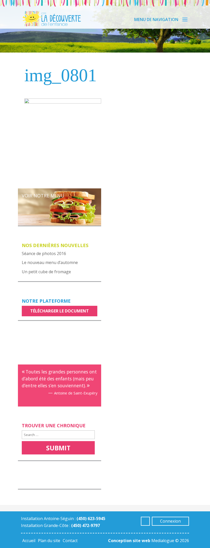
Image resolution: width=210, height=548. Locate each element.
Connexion (170, 521)
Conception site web (129, 540)
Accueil (28, 540)
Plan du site (49, 540)
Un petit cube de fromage (46, 272)
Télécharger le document (59, 311)
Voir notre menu (43, 195)
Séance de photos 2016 (44, 253)
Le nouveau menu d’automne (50, 262)
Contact (70, 540)
